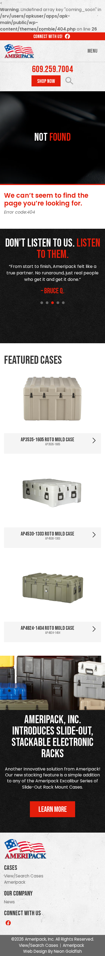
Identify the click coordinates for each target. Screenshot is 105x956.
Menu (92, 51)
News (9, 902)
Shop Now (46, 81)
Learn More (52, 809)
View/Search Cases (23, 876)
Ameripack (14, 882)
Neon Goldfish (68, 951)
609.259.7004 (52, 69)
